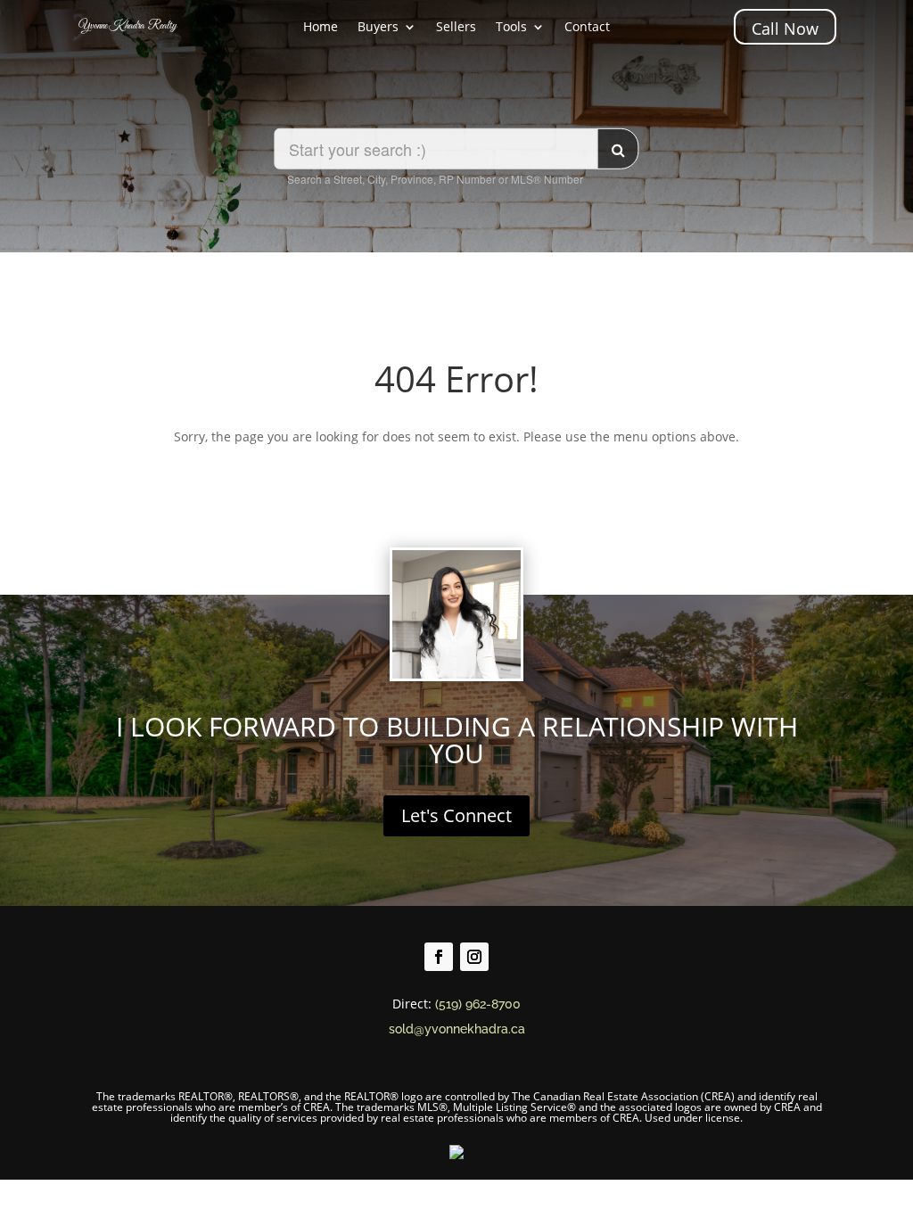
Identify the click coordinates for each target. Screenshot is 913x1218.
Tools (511, 28)
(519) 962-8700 (478, 1004)
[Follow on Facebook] (438, 956)
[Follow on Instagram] (474, 956)
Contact (587, 28)
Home (320, 28)
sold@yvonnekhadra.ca (457, 1029)
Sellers (456, 28)
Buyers (378, 28)
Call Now (785, 28)
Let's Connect (456, 815)
